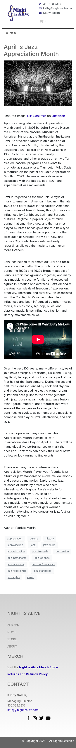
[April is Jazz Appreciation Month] (38, 83)
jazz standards (42, 570)
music (30, 577)
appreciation (14, 538)
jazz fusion (62, 551)
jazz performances (43, 564)
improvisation (15, 544)
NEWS (11, 632)
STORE (12, 639)
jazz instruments (16, 557)
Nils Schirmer (36, 116)
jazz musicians (15, 564)
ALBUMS (13, 625)
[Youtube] (48, 718)
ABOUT (12, 646)
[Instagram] (34, 718)
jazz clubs (49, 544)
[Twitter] (41, 718)
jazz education (16, 551)
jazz (33, 544)
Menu (13, 32)
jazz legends (42, 557)
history (50, 538)
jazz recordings (16, 570)
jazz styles (13, 577)
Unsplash (58, 116)
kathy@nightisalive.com (23, 710)
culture (34, 538)
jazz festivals (40, 551)
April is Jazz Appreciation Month (31, 50)
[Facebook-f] (28, 718)
